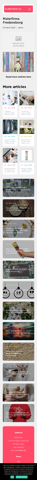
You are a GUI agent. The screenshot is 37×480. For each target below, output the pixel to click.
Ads (18, 462)
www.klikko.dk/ (20, 450)
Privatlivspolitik (22, 477)
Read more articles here (18, 77)
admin (20, 28)
